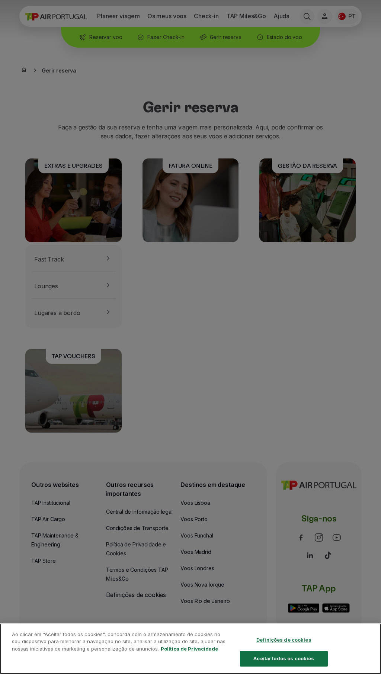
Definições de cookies (283, 640)
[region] (190, 648)
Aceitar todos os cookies (283, 658)
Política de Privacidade (189, 649)
